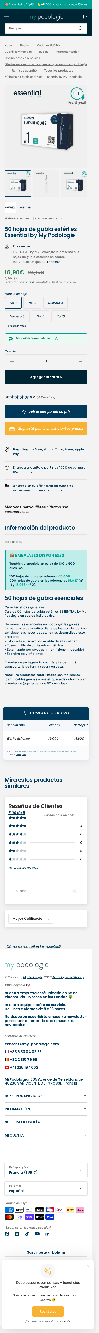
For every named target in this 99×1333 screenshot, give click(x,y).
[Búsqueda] (81, 28)
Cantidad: (11, 351)
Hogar (9, 45)
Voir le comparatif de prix (49, 411)
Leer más (53, 262)
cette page (21, 754)
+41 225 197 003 (24, 1067)
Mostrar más (17, 326)
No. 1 (16, 305)
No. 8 (43, 318)
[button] (6, 17)
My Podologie (32, 977)
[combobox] (46, 28)
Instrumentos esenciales (22, 58)
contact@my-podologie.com (32, 1044)
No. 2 (35, 305)
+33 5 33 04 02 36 (26, 1051)
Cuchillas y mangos (18, 52)
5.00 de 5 (16, 812)
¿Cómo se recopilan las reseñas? (33, 946)
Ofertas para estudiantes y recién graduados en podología (46, 64)
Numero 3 (58, 305)
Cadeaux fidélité (48, 45)
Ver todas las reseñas (23, 868)
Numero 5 (20, 318)
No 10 (63, 318)
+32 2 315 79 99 (23, 1059)
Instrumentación (67, 52)
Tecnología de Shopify (68, 977)
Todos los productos (58, 70)
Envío (32, 282)
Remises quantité (24, 70)
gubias (43, 52)
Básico (25, 45)
